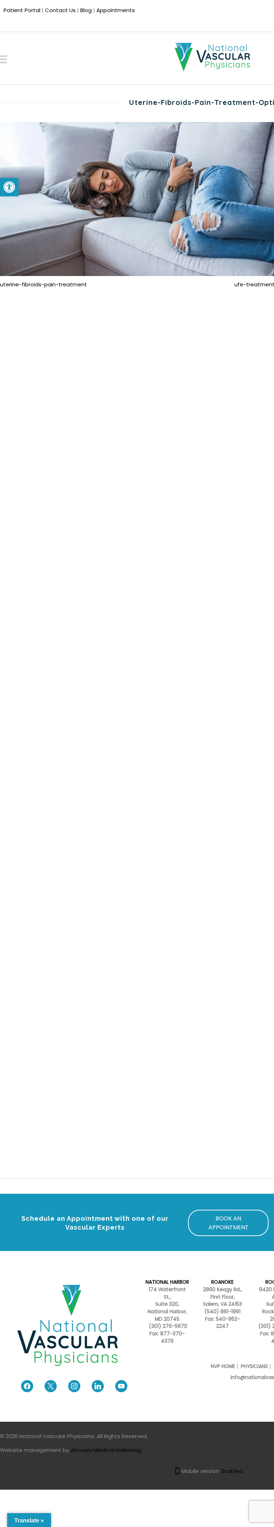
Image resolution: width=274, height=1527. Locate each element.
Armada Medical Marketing (106, 1450)
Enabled (232, 1471)
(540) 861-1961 (222, 1311)
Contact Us (60, 10)
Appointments (115, 10)
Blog (86, 10)
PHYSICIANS (254, 1366)
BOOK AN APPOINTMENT (228, 1222)
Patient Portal (22, 10)
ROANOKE (222, 1282)
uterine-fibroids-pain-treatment (43, 284)
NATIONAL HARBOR (167, 1282)
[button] (9, 187)
